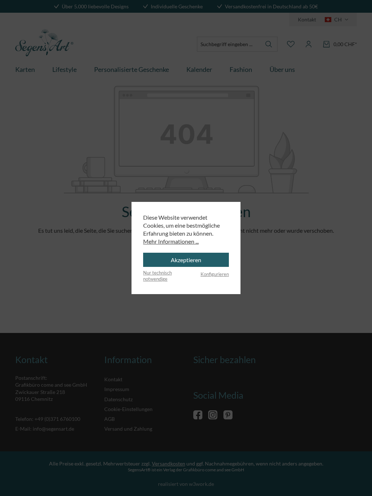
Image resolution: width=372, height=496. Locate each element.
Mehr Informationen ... (171, 241)
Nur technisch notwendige (157, 276)
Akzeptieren (186, 259)
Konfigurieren (215, 274)
